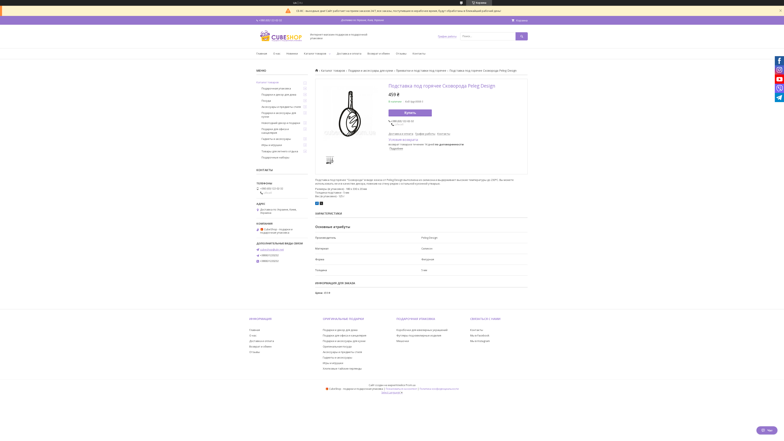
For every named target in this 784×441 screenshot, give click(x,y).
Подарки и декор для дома (279, 94)
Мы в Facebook (479, 335)
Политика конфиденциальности (439, 389)
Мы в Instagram (480, 341)
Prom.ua (410, 385)
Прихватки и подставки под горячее (421, 70)
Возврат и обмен (379, 53)
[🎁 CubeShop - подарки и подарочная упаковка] (280, 43)
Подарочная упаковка (276, 88)
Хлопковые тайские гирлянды (342, 368)
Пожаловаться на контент (401, 389)
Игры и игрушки (272, 145)
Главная (261, 53)
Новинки (292, 53)
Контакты (419, 53)
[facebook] (317, 204)
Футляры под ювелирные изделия (418, 335)
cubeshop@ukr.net (272, 249)
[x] (321, 204)
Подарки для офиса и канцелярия (275, 131)
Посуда (266, 100)
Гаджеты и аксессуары (276, 139)
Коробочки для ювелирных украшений (422, 330)
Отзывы (401, 53)
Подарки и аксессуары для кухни (370, 70)
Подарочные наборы (275, 157)
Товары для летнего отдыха (280, 151)
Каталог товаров (315, 53)
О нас (276, 53)
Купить (410, 113)
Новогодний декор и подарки (281, 123)
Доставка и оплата (349, 53)
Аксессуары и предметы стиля (281, 107)
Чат (770, 430)
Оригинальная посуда (337, 346)
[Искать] (522, 36)
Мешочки (402, 341)
